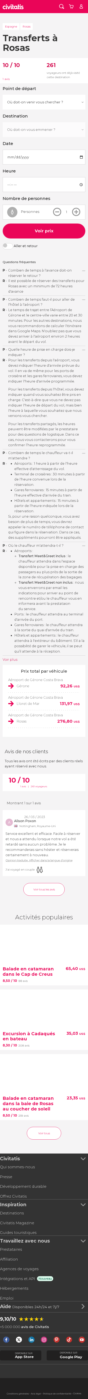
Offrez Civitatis (13, 1196)
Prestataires (11, 1249)
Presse (6, 1176)
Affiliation (9, 1259)
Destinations (12, 1213)
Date (8, 143)
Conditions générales (18, 1393)
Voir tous (44, 1133)
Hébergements (14, 1288)
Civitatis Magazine (17, 1223)
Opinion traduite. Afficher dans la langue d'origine (39, 860)
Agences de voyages (19, 1269)
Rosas (26, 26)
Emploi (7, 1298)
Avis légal (36, 1393)
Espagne (11, 26)
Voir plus (10, 659)
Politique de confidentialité (57, 1393)
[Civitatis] (13, 6)
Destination (15, 116)
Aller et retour (26, 246)
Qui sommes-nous (17, 1167)
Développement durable (23, 1186)
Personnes (30, 212)
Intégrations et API (17, 1278)
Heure (9, 171)
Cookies (77, 1393)
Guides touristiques (18, 1232)
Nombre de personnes (26, 198)
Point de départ (19, 88)
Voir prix (44, 230)
